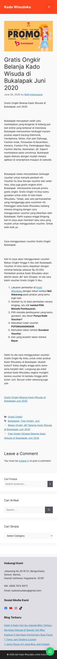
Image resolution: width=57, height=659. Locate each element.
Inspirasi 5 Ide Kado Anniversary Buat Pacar (28, 634)
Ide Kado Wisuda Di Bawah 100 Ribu (24, 630)
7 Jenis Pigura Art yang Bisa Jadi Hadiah (27, 644)
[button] (50, 651)
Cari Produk (10, 479)
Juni (37, 421)
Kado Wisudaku (17, 7)
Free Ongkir (27, 421)
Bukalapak (13, 421)
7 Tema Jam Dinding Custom (20, 639)
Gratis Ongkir (15, 416)
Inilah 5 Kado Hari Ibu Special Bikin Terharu (28, 625)
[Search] (50, 484)
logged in (24, 460)
